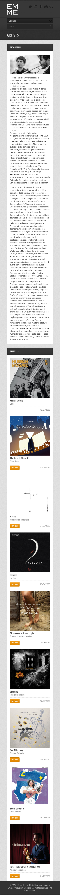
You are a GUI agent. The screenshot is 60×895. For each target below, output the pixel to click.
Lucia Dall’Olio (15, 811)
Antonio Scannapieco (18, 869)
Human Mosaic (16, 400)
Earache (13, 575)
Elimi (12, 403)
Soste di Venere (17, 808)
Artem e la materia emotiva (21, 636)
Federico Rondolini (17, 694)
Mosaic (13, 516)
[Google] (51, 6)
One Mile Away (16, 750)
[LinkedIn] (35, 6)
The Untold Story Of (19, 458)
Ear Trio (13, 577)
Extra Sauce (14, 461)
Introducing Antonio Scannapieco (25, 866)
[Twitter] (30, 6)
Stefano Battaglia (17, 753)
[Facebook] (41, 6)
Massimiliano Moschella (19, 519)
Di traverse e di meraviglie (22, 633)
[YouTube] (46, 6)
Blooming (14, 691)
